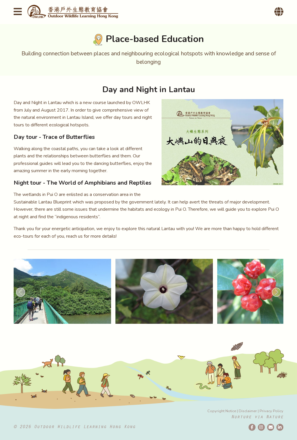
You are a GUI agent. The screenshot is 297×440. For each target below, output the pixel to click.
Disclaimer (248, 411)
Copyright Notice (221, 411)
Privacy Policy (271, 411)
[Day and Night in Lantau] (222, 142)
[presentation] (20, 292)
